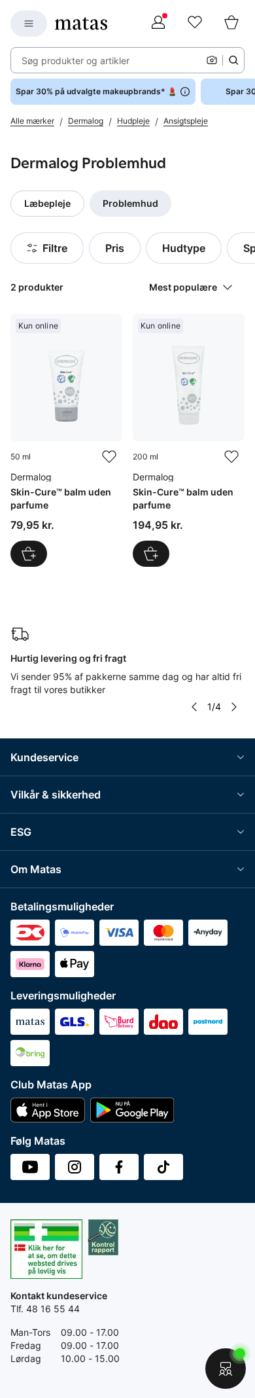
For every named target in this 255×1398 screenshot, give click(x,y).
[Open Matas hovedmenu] (28, 23)
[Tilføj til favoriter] (109, 457)
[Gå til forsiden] (81, 23)
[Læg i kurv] (28, 554)
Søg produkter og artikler (75, 60)
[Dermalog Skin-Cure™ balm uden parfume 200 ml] (189, 440)
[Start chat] (225, 1368)
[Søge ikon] (233, 60)
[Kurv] (231, 23)
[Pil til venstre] (194, 706)
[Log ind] (158, 23)
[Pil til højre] (234, 706)
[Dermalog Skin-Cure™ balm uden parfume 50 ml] (66, 440)
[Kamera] (211, 60)
